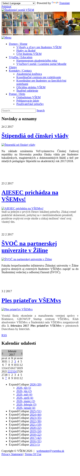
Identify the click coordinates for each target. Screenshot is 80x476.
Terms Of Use (33, 454)
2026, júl (23, 387)
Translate (64, 3)
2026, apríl (24, 397)
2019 (35, 431)
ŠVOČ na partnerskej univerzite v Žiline (29, 247)
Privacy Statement (12, 454)
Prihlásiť (6, 6)
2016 (35, 441)
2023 (35, 417)
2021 (35, 424)
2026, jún (24, 391)
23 (12, 371)
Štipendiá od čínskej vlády (34, 135)
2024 (35, 414)
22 (9, 371)
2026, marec (25, 401)
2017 (35, 437)
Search (41, 110)
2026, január (25, 407)
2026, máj (24, 394)
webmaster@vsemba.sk (50, 450)
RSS (4, 335)
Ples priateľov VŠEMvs (31, 300)
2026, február (26, 404)
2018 (35, 434)
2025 (35, 411)
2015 (35, 444)
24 (15, 371)
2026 (35, 384)
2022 (35, 421)
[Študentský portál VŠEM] (17, 10)
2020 (35, 427)
